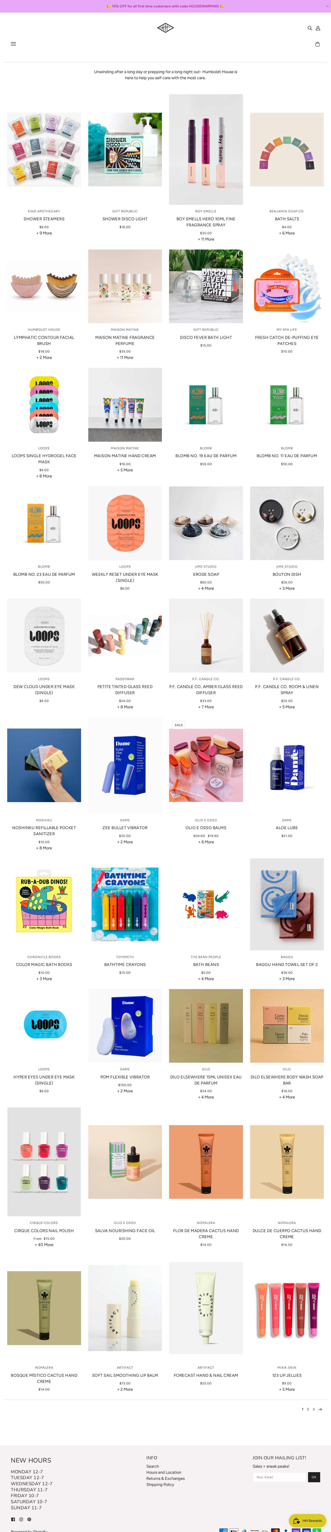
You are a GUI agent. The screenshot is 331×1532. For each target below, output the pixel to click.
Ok (314, 1477)
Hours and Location (163, 1472)
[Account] (318, 28)
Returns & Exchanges (165, 1478)
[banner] (165, 27)
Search (152, 1466)
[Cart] (318, 45)
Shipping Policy (160, 1484)
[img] (310, 28)
